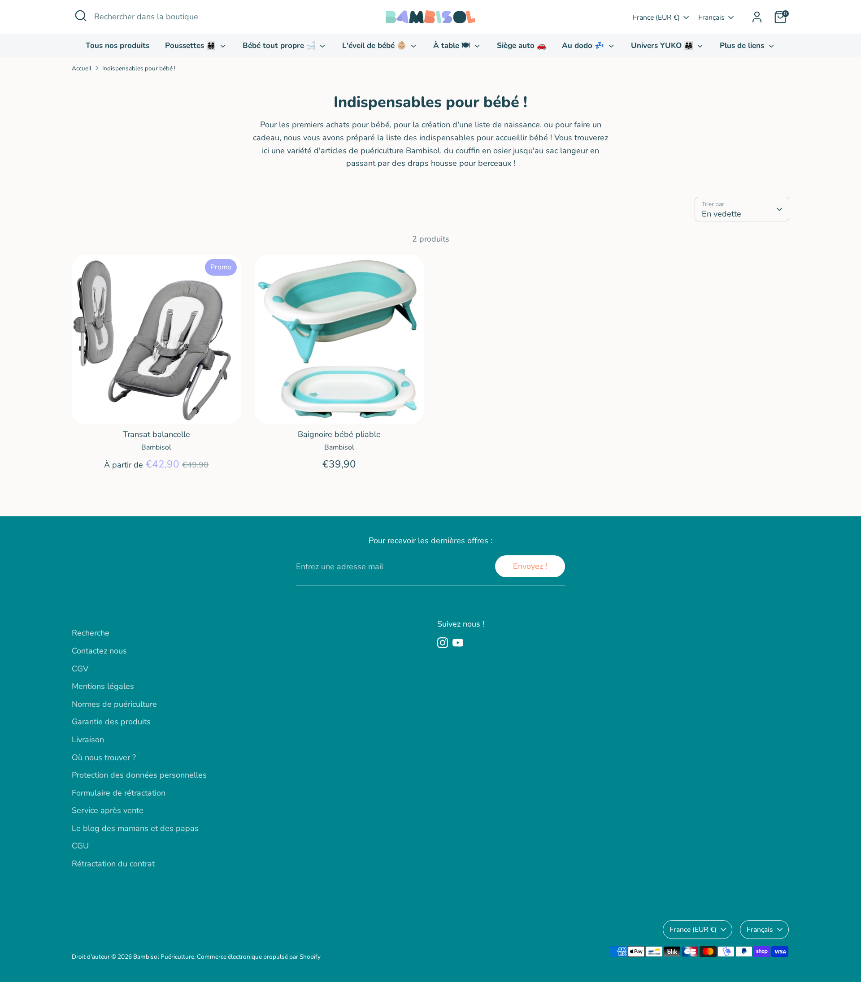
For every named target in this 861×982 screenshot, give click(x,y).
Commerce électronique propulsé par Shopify (259, 956)
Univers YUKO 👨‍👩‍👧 (663, 45)
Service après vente (108, 810)
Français (711, 17)
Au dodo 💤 (584, 45)
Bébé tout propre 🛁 (280, 45)
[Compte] (757, 17)
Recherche (90, 632)
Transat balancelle (156, 434)
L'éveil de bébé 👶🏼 (375, 45)
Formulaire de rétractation (118, 792)
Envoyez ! (530, 566)
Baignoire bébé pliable (339, 434)
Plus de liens (743, 45)
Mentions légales (103, 686)
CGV (80, 668)
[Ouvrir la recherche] (81, 16)
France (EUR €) (656, 17)
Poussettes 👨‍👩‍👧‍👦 (191, 45)
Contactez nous (99, 650)
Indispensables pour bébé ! (138, 68)
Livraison (88, 739)
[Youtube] (457, 642)
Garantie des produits (111, 721)
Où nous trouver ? (104, 757)
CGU (80, 845)
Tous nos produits (117, 45)
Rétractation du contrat (113, 863)
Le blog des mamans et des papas (135, 828)
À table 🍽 (452, 45)
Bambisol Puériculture (163, 956)
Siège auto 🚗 (521, 45)
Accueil (81, 68)
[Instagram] (442, 642)
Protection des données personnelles (139, 775)
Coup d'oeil (156, 408)
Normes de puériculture (114, 704)
